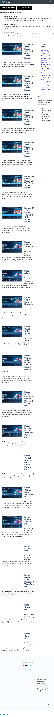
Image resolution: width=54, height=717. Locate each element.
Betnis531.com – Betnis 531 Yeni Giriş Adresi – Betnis (29, 182)
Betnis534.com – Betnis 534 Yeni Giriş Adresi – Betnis (29, 83)
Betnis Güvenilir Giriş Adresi (28, 330)
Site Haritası (27, 669)
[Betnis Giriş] (7, 2)
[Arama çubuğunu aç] (50, 2)
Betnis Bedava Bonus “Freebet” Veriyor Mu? (28, 431)
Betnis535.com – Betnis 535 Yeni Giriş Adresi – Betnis (29, 51)
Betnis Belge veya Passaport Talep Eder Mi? (29, 580)
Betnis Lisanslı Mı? (27, 548)
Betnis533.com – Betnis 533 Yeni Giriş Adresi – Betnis (29, 117)
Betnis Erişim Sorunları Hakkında (28, 300)
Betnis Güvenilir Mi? (28, 607)
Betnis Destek (27, 2)
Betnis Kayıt (36, 2)
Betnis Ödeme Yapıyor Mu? (27, 520)
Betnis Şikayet (44, 2)
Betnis (2, 714)
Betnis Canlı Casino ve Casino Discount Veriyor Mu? (29, 399)
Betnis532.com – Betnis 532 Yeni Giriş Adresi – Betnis (29, 149)
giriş (44, 683)
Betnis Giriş (19, 2)
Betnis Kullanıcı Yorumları (28, 244)
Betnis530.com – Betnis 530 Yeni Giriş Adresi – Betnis (29, 215)
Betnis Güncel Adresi (27, 635)
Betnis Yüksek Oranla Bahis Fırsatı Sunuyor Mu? (28, 462)
